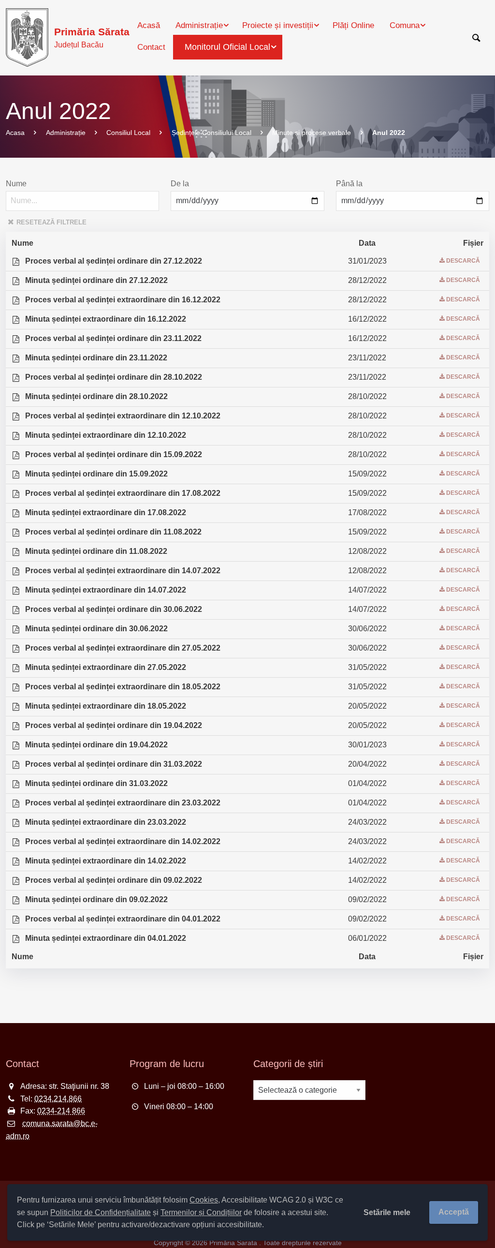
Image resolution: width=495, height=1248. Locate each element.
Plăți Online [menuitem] (353, 25)
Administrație (66, 132)
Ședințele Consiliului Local (211, 132)
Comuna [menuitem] (405, 25)
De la (180, 183)
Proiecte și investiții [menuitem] (277, 25)
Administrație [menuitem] (199, 25)
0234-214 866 (61, 1111)
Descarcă (463, 260)
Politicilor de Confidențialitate (100, 1212)
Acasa (15, 132)
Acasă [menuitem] (148, 25)
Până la (349, 183)
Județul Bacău (92, 37)
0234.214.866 (58, 1099)
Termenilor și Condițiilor (201, 1212)
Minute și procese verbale (311, 132)
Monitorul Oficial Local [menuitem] (227, 47)
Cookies (203, 1200)
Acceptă (453, 1212)
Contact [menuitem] (151, 47)
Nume (16, 183)
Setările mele (387, 1212)
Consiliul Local (128, 132)
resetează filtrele (51, 222)
